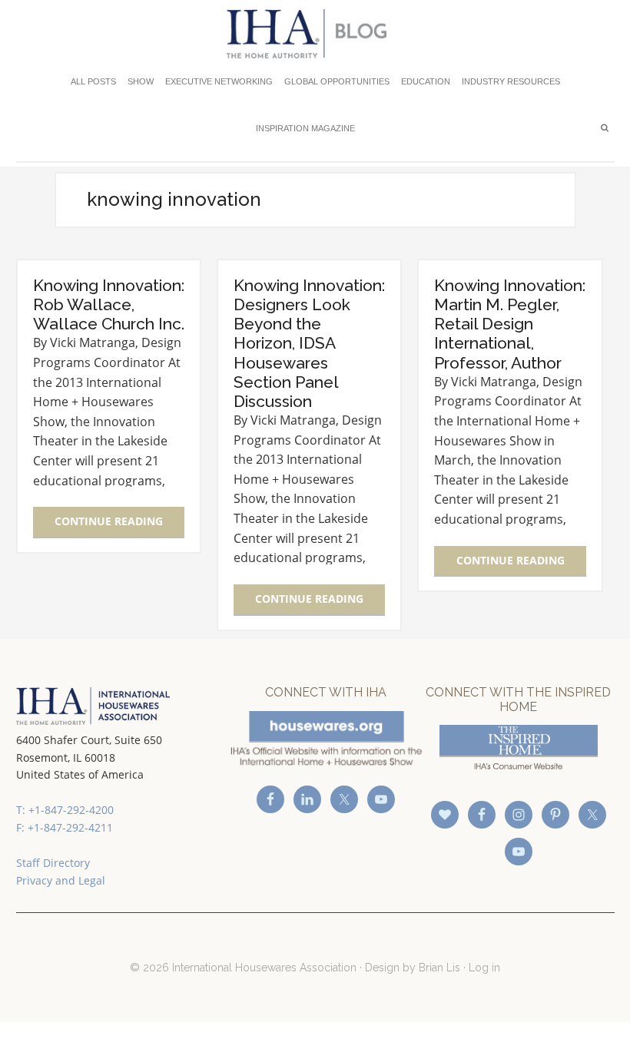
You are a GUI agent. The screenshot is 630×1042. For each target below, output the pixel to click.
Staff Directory (53, 862)
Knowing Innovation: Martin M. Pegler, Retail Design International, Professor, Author (509, 324)
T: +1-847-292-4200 (65, 809)
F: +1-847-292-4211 (64, 827)
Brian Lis (439, 967)
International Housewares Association (315, 33)
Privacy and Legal (60, 880)
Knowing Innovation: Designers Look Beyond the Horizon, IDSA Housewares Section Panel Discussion (309, 343)
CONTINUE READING (109, 521)
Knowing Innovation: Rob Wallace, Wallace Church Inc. (108, 304)
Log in (484, 967)
